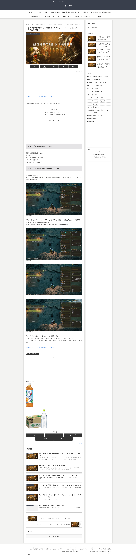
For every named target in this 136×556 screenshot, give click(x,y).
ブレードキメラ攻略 (78, 549)
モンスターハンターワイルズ (32, 353)
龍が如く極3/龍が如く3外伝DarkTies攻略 (39, 549)
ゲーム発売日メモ (83, 551)
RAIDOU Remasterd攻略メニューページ (60, 548)
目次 (52, 109)
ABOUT (109, 551)
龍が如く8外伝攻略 (107, 548)
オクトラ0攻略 (53, 549)
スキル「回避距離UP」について (52, 112)
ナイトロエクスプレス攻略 (91, 549)
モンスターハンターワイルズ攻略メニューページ (40, 96)
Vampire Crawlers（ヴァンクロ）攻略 (69, 551)
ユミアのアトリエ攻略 (87, 548)
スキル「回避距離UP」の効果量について (54, 114)
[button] (73, 66)
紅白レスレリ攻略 (97, 548)
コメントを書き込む (54, 536)
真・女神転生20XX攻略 (75, 548)
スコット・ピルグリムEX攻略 (104, 549)
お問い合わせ (92, 551)
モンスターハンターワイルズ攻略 (65, 549)
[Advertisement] (54, 83)
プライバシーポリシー (101, 551)
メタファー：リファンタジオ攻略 (41, 548)
